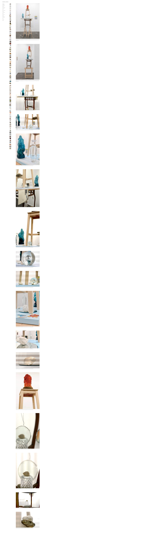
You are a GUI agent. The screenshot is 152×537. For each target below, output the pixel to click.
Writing (3, 11)
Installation (3, 5)
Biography (3, 16)
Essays (3, 15)
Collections (3, 17)
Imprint (3, 20)
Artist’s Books (3, 10)
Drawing (3, 3)
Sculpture (3, 4)
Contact (3, 19)
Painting (3, 6)
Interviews (3, 14)
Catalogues (3, 12)
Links (3, 18)
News (3, 13)
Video (3, 9)
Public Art (3, 8)
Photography (3, 7)
